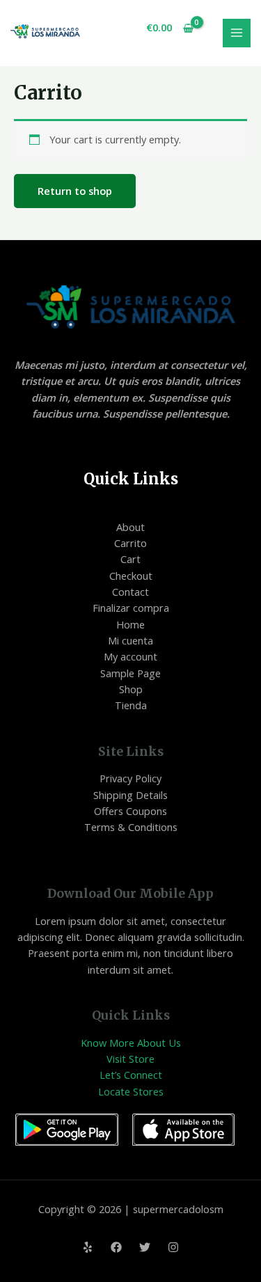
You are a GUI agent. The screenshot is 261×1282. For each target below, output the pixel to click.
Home (130, 624)
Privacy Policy (130, 778)
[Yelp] (87, 1247)
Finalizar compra (131, 608)
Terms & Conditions (130, 827)
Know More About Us (131, 1043)
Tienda (131, 705)
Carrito (130, 543)
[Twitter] (144, 1247)
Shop (131, 689)
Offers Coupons (130, 811)
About (130, 527)
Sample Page (130, 673)
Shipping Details (130, 795)
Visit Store (130, 1059)
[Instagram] (173, 1247)
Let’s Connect (131, 1075)
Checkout (130, 576)
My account (130, 656)
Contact (130, 592)
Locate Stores (131, 1091)
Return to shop (75, 191)
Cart (130, 559)
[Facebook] (116, 1247)
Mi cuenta (130, 640)
